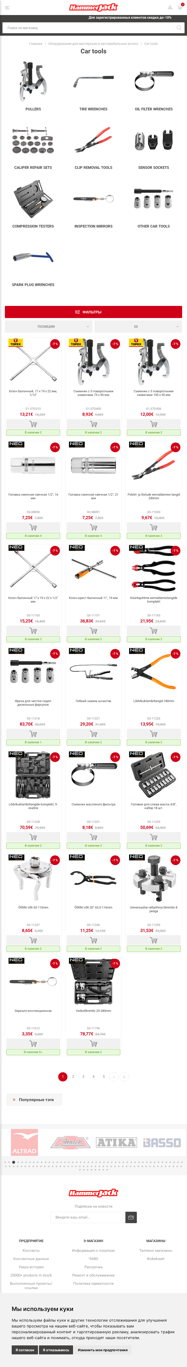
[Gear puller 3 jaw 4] (154, 362)
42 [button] (166, 1162)
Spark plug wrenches (33, 285)
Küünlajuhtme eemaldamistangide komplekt (153, 599)
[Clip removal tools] (93, 140)
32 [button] (127, 1162)
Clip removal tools (93, 167)
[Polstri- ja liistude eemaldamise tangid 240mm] (154, 465)
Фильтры (92, 312)
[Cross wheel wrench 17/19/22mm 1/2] (33, 362)
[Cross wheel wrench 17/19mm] (93, 568)
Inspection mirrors (93, 226)
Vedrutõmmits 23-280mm (93, 1011)
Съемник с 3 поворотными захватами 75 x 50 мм (93, 393)
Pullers (33, 109)
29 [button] (115, 1162)
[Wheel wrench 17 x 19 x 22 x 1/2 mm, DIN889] (33, 568)
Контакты (31, 1250)
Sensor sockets (153, 167)
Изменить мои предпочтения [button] (103, 1350)
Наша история (31, 1267)
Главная (35, 44)
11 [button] (45, 1162)
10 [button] (41, 1162)
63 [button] (68, 1166)
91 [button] (177, 1166)
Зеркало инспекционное (33, 1011)
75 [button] (115, 1166)
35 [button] (139, 1162)
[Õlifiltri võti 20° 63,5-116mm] (93, 878)
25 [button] (100, 1162)
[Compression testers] (33, 199)
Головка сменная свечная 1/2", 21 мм (93, 496)
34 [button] (135, 1162)
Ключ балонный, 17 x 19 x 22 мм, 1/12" (33, 393)
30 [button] (119, 1162)
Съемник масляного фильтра (93, 804)
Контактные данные (31, 1259)
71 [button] (99, 1166)
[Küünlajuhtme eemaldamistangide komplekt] (154, 568)
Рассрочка (93, 1267)
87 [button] (161, 1166)
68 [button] (87, 1166)
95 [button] (87, 1170)
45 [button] (178, 1162)
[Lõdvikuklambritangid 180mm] (154, 671)
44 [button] (174, 1162)
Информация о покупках (93, 1250)
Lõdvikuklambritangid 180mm (153, 701)
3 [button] (13, 1162)
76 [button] (119, 1166)
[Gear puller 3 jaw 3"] (93, 362)
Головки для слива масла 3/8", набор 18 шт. (154, 806)
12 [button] (49, 1162)
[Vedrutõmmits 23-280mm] (93, 981)
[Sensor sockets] (153, 140)
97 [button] (95, 1170)
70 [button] (95, 1166)
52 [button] (25, 1166)
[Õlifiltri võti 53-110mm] (33, 878)
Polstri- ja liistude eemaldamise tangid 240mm (154, 496)
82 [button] (142, 1166)
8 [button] (34, 1162)
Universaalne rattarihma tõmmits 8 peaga (153, 909)
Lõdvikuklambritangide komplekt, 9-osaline (33, 806)
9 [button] (37, 1162)
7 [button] (30, 1162)
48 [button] (9, 1166)
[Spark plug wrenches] (33, 257)
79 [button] (130, 1166)
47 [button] (6, 1166)
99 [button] (103, 1170)
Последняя (124, 1076)
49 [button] (13, 1166)
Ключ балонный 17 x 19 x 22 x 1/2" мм (33, 599)
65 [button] (76, 1166)
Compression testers (33, 226)
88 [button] (165, 1166)
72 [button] (103, 1166)
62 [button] (64, 1166)
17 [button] (69, 1162)
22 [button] (88, 1162)
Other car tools (154, 226)
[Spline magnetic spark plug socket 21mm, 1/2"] (93, 465)
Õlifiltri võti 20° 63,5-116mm (93, 907)
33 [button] (131, 1162)
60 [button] (56, 1166)
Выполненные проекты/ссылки (31, 1285)
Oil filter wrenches (154, 109)
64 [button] (72, 1166)
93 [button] (80, 1170)
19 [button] (76, 1162)
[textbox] (88, 27)
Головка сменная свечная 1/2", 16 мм (33, 496)
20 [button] (80, 1162)
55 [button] (37, 1166)
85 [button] (154, 1166)
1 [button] (5, 1162)
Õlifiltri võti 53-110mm (33, 907)
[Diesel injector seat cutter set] (33, 671)
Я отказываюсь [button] (56, 1350)
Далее (114, 1076)
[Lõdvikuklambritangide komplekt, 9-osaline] (33, 775)
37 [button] (147, 1162)
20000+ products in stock (31, 1275)
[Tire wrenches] (93, 81)
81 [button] (138, 1166)
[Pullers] (33, 81)
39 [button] (154, 1162)
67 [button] (83, 1166)
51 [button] (21, 1166)
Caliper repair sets (33, 167)
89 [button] (169, 1166)
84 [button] (150, 1166)
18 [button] (73, 1162)
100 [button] (107, 1170)
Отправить (131, 1217)
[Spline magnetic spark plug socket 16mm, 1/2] (33, 465)
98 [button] (99, 1170)
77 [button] (122, 1166)
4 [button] (17, 1162)
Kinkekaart (155, 1259)
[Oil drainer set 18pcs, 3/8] (154, 775)
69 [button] (91, 1166)
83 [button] (146, 1166)
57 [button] (45, 1166)
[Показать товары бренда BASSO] (116, 1142)
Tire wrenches (93, 109)
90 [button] (173, 1166)
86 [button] (158, 1166)
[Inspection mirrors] (93, 199)
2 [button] (9, 1162)
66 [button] (80, 1166)
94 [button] (83, 1170)
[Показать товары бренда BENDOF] (162, 1142)
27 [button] (108, 1162)
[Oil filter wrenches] (153, 81)
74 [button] (111, 1166)
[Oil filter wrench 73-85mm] (93, 775)
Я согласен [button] (25, 1350)
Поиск (179, 27)
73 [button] (107, 1166)
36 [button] (143, 1162)
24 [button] (96, 1162)
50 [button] (17, 1166)
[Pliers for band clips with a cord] (93, 671)
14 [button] (57, 1162)
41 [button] (162, 1162)
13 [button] (53, 1162)
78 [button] (126, 1166)
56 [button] (41, 1166)
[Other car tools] (153, 199)
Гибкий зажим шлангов (93, 701)
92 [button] (181, 1166)
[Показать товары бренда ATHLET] (24, 1142)
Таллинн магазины (155, 1250)
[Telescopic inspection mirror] (33, 981)
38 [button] (150, 1162)
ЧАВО (93, 1259)
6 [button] (26, 1162)
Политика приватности (93, 1283)
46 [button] (182, 1162)
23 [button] (92, 1162)
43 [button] (170, 1162)
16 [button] (65, 1162)
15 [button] (61, 1162)
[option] (24, 1142)
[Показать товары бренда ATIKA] (70, 1142)
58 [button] (48, 1166)
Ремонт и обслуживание (93, 1275)
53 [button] (29, 1166)
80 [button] (134, 1166)
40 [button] (158, 1162)
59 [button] (52, 1166)
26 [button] (104, 1162)
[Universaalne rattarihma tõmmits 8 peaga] (154, 878)
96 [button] (91, 1170)
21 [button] (84, 1162)
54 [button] (33, 1166)
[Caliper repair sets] (33, 140)
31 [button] (123, 1162)
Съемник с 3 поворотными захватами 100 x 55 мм (154, 393)
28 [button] (111, 1162)
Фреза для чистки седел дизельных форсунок (33, 702)
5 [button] (22, 1162)
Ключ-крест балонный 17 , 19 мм (93, 598)
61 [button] (60, 1166)
